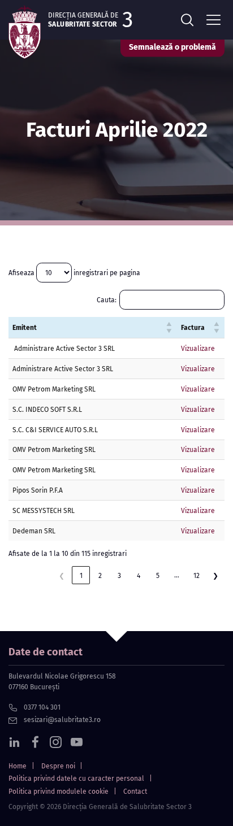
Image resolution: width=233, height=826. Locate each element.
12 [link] (196, 575)
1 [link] (81, 575)
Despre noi (58, 766)
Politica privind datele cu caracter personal (76, 778)
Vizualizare (198, 348)
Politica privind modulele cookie (58, 791)
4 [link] (138, 575)
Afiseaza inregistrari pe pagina (74, 272)
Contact (135, 791)
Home (17, 766)
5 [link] (157, 575)
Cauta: (106, 299)
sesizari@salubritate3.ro (61, 720)
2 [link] (100, 575)
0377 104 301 (41, 707)
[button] (169, 327)
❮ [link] (61, 575)
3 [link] (119, 575)
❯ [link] (215, 575)
